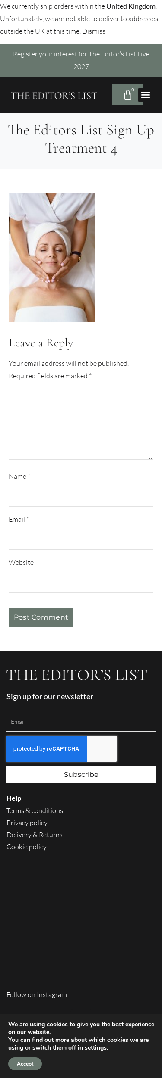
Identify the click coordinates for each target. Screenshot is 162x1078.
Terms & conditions (34, 810)
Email (19, 519)
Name (19, 476)
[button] (145, 95)
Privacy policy (27, 822)
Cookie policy (26, 846)
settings (96, 1048)
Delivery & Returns (34, 834)
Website (21, 562)
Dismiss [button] (93, 31)
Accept (25, 1063)
